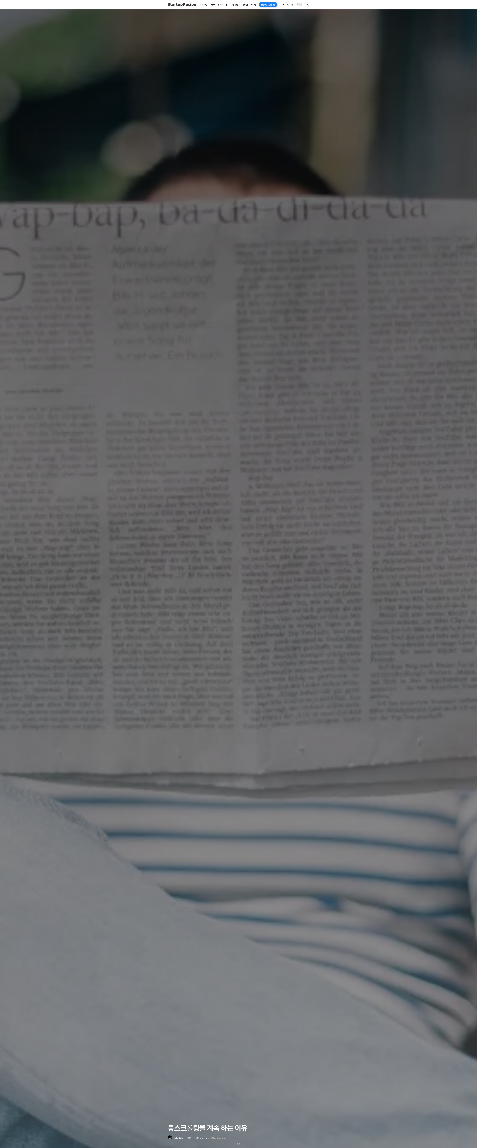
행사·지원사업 (232, 4)
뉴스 (203, 1138)
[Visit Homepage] (182, 4)
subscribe (269, 4)
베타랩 (253, 4)
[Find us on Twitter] (288, 4)
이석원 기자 (179, 1138)
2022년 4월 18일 (193, 1138)
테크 (213, 4)
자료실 (245, 4)
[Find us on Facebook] (283, 4)
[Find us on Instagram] (292, 4)
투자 (219, 4)
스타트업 (203, 4)
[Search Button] (308, 4)
